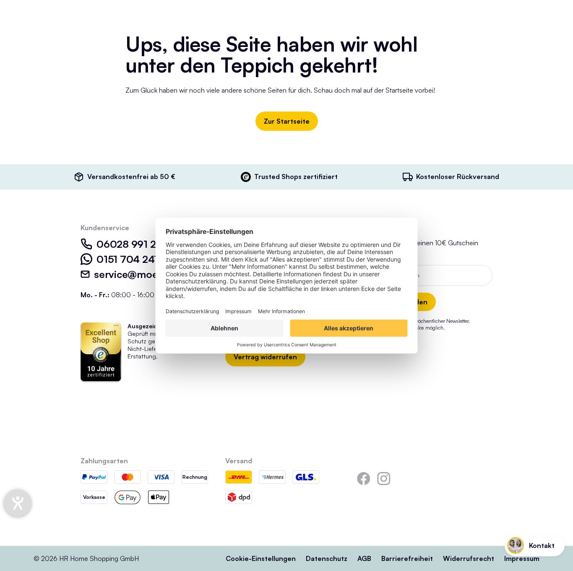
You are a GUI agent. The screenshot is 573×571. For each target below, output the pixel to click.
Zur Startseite (287, 121)
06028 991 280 (132, 244)
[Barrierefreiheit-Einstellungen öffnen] (17, 503)
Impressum (521, 558)
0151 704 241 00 (135, 259)
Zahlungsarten (104, 461)
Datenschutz (326, 558)
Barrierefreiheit (407, 558)
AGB (364, 558)
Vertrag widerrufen (265, 357)
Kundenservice (105, 227)
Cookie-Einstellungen (261, 558)
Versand (238, 461)
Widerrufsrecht (468, 558)
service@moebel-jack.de (152, 274)
